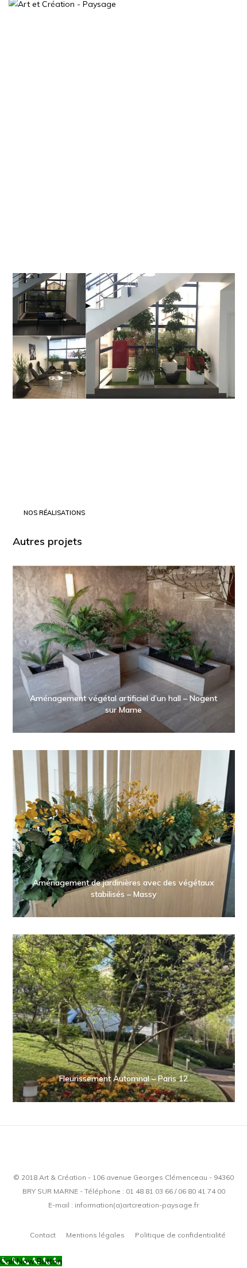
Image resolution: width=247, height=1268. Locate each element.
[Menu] (230, 52)
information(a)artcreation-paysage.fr (137, 1205)
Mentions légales (95, 1235)
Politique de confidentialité (180, 1235)
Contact (43, 1235)
